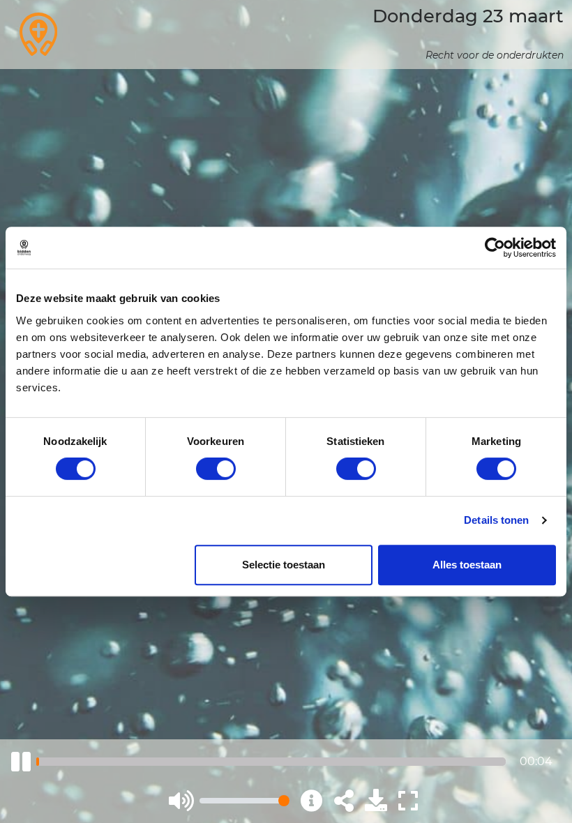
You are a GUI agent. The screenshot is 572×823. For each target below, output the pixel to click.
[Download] (376, 800)
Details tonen (496, 520)
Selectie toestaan (283, 565)
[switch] (216, 469)
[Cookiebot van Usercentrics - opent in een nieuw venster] (495, 247)
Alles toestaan (467, 565)
